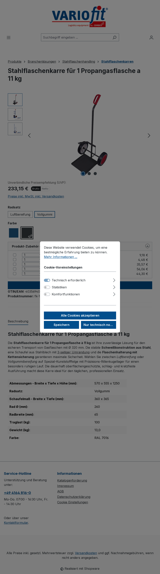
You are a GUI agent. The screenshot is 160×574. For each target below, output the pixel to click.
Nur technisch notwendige (100, 325)
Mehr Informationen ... (60, 257)
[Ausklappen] (114, 279)
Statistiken (59, 287)
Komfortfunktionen (66, 294)
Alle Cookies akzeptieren (80, 316)
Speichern (61, 325)
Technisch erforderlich (68, 280)
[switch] (47, 287)
